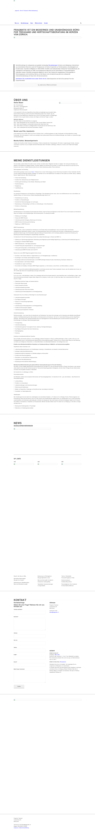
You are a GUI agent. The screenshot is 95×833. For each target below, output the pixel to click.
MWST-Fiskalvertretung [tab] (19, 227)
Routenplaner (63, 661)
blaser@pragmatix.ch (54, 612)
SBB (56, 654)
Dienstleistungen (52, 65)
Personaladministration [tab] (19, 374)
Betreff (15, 662)
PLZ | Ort (15, 640)
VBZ (58, 654)
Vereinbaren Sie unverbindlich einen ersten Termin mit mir (31, 78)
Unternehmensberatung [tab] (19, 313)
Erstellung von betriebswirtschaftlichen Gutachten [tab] (24, 336)
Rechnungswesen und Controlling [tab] (21, 169)
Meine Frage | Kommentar (19, 669)
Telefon (15, 647)
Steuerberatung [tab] (17, 191)
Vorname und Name (18, 609)
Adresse (15, 633)
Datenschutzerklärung (24, 827)
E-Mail (15, 654)
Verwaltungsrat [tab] (17, 394)
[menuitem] (17, 23)
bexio (33, 172)
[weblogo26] (26, 10)
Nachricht (16, 616)
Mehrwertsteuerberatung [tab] (19, 209)
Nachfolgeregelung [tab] (18, 273)
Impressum (16, 827)
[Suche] (80, 23)
